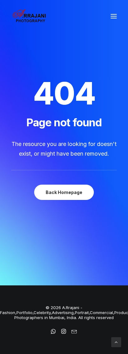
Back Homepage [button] (64, 192)
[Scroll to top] (116, 342)
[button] (113, 16)
